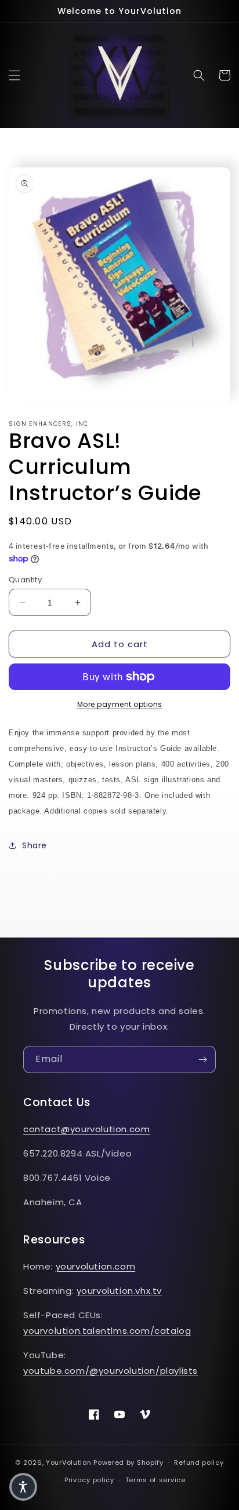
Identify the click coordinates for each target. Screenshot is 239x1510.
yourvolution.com (96, 1266)
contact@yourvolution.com (86, 1129)
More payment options (119, 704)
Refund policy (198, 1462)
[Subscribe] (202, 1059)
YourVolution (68, 1462)
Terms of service (155, 1480)
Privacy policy (89, 1480)
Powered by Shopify (128, 1462)
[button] (14, 75)
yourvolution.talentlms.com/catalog (107, 1331)
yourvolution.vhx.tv (119, 1291)
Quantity (25, 579)
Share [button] (34, 845)
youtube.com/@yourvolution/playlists (110, 1371)
